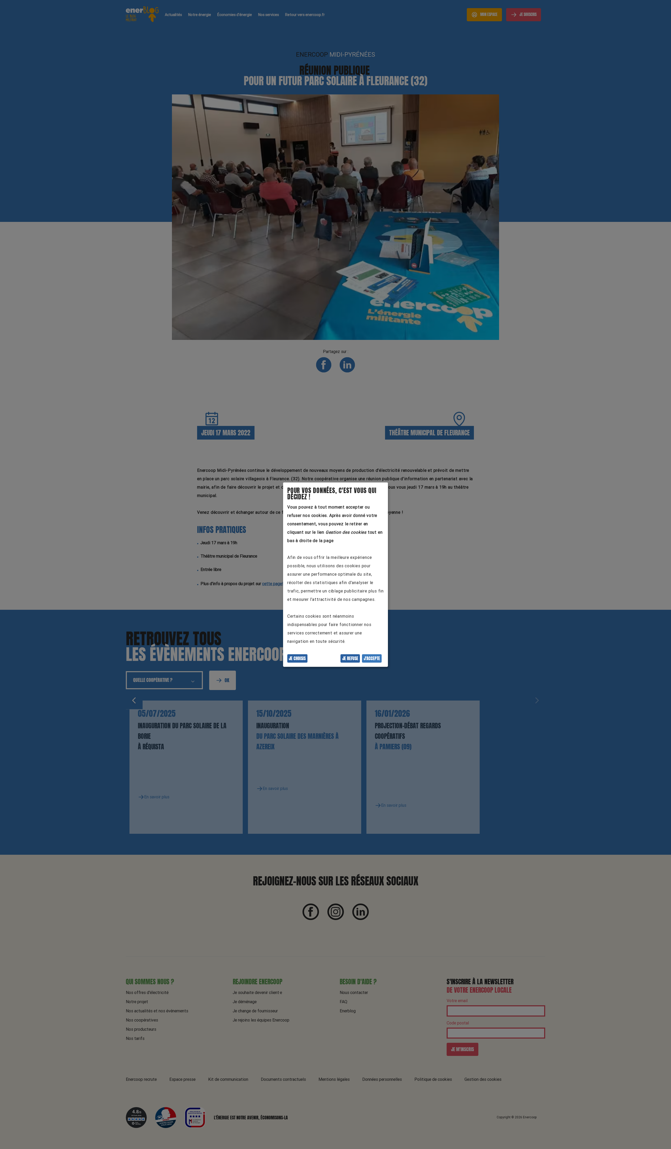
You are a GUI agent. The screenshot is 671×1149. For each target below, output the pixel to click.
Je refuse (350, 658)
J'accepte (372, 658)
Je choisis (297, 658)
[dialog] (335, 574)
